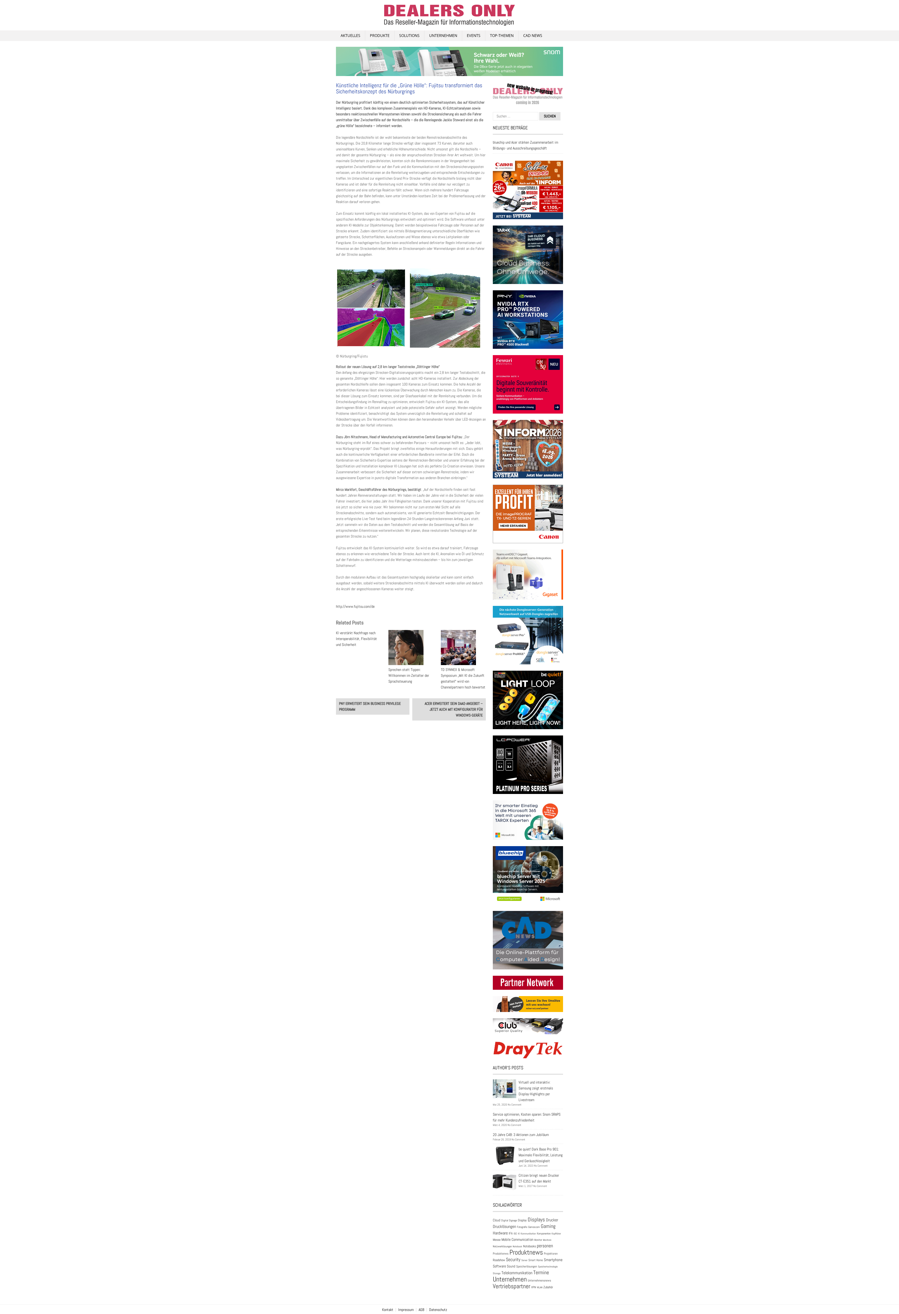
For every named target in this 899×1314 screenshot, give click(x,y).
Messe (497, 1240)
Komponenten (544, 1233)
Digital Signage (509, 1220)
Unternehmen (443, 35)
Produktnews (526, 1252)
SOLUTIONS (409, 35)
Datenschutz (438, 1310)
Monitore (547, 1239)
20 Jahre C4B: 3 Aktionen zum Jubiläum (521, 1134)
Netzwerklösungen (502, 1246)
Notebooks (529, 1246)
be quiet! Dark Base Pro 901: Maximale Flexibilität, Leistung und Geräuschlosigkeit (541, 1155)
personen (545, 1246)
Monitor (538, 1240)
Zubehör (548, 1287)
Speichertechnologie (548, 1266)
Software (499, 1266)
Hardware (500, 1233)
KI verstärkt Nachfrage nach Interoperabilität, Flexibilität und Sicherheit (356, 638)
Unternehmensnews (539, 1280)
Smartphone (553, 1259)
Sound (511, 1266)
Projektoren (551, 1254)
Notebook (517, 1246)
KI (519, 1233)
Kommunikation (528, 1233)
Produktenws (500, 1254)
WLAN (539, 1287)
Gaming (548, 1226)
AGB (421, 1310)
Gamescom (534, 1227)
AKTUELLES (350, 35)
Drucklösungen (504, 1226)
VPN (533, 1287)
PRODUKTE (380, 35)
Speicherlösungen (526, 1266)
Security (513, 1259)
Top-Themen (502, 35)
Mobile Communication (517, 1239)
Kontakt (387, 1310)
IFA (511, 1233)
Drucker (552, 1220)
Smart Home (535, 1260)
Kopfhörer (556, 1233)
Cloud (496, 1220)
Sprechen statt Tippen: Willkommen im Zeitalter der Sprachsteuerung (408, 675)
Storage (497, 1273)
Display (522, 1220)
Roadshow (499, 1260)
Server (524, 1260)
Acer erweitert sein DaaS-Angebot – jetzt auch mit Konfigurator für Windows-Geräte (454, 709)
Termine (541, 1272)
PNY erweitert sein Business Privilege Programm (370, 706)
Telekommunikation (516, 1272)
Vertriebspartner (511, 1286)
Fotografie (522, 1227)
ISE (515, 1233)
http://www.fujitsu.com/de (355, 606)
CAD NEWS (532, 35)
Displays (536, 1219)
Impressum (406, 1310)
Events (473, 35)
